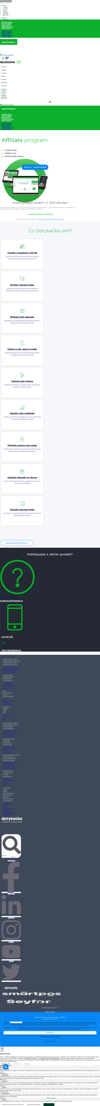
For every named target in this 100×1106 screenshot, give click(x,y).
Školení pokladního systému (10, 724)
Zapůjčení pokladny (8, 726)
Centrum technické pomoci (9, 596)
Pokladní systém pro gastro (10, 659)
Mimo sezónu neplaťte (8, 760)
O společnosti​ (6, 706)
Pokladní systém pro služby (10, 662)
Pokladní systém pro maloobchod (11, 660)
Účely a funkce (17, 1064)
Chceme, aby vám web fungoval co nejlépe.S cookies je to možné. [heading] (50, 1018)
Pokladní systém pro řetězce (10, 664)
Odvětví (4, 5)
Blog (4, 712)
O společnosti (6, 787)
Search (4, 835)
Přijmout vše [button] (50, 1032)
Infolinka (5, 633)
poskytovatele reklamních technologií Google (49, 1058)
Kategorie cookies (5, 1064)
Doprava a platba (7, 692)
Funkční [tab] (2, 1085)
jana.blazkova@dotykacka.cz (55, 219)
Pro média (5, 774)
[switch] (0, 1075)
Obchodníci (27, 1064)
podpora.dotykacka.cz (11, 601)
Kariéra (5, 12)
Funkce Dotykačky (7, 675)
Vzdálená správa (6, 22)
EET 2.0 (5, 15)
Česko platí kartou (7, 680)
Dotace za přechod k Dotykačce (11, 754)
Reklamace (6, 694)
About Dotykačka (7, 776)
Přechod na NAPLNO (8, 756)
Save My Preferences (33, 1104)
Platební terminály (7, 678)
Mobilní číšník (6, 740)
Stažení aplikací (6, 28)
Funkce (5, 7)
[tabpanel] (50, 1071)
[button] (6, 1067)
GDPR (47, 1011)
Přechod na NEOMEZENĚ (9, 758)
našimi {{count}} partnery (16, 1022)
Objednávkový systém (9, 739)
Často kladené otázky (8, 728)
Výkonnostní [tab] (4, 1092)
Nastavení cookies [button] (50, 1041)
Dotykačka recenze (8, 770)
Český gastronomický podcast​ (11, 723)
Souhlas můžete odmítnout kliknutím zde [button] (50, 1036)
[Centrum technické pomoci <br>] (17, 593)
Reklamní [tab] (3, 1079)
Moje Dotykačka (6, 23)
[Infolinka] (15, 629)
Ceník (5, 10)
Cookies (52, 1011)
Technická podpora (7, 26)
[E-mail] (3, 643)
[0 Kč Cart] (5, 57)
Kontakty (5, 708)
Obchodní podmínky (8, 696)
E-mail (4, 646)
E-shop (5, 8)
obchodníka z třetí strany (30, 1058)
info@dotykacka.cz (11, 650)
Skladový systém (7, 744)
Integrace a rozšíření (8, 676)
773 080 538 (41, 219)
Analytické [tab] (3, 1073)
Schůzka (6, 13)
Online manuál (6, 25)
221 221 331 (7, 637)
